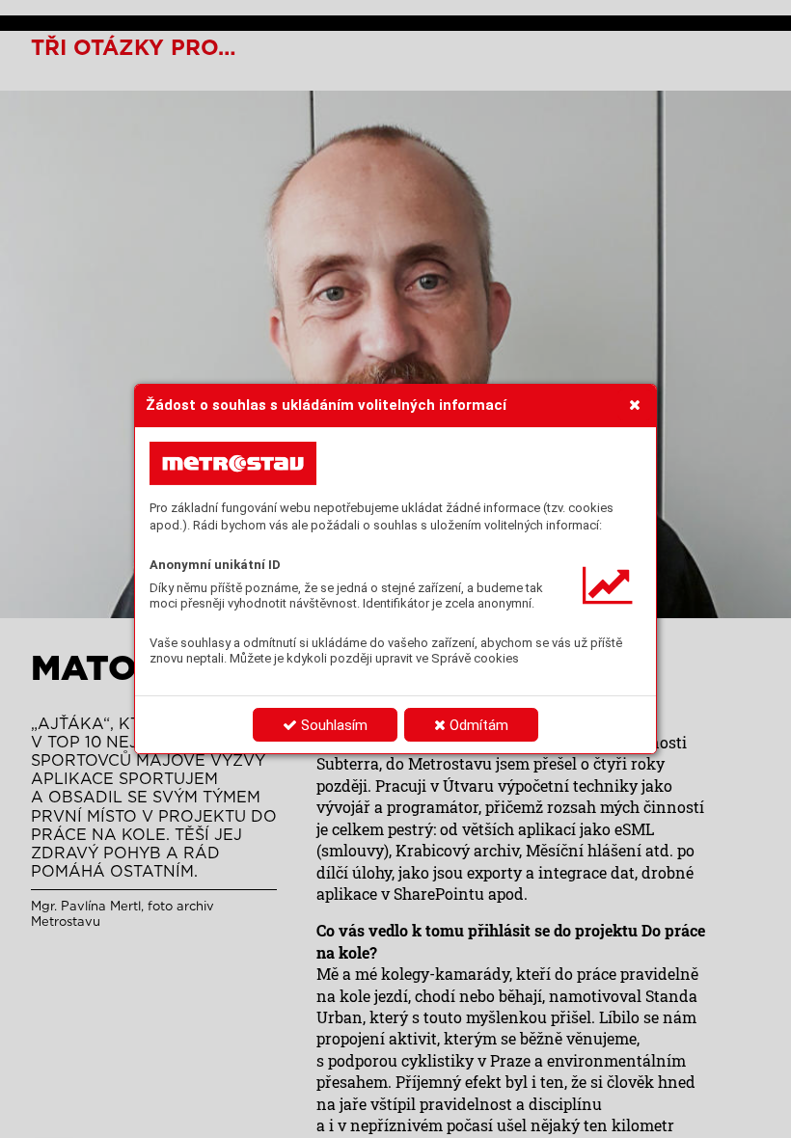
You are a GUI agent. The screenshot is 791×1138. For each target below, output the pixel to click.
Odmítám (477, 725)
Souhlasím (332, 725)
